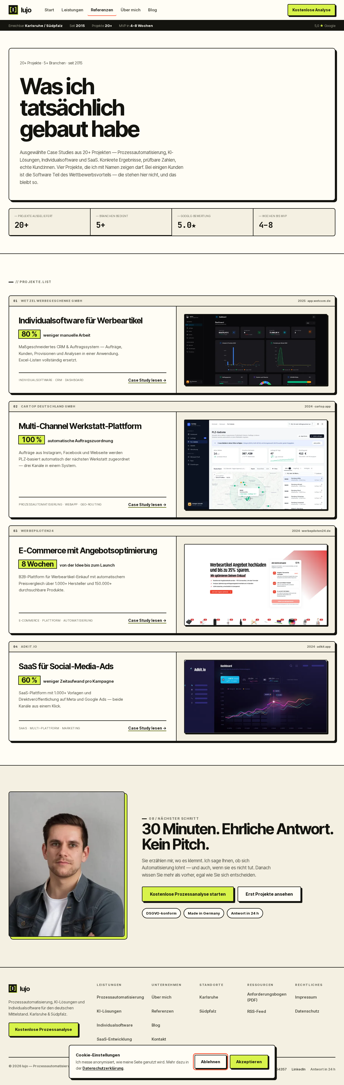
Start (49, 9)
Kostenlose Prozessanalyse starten (188, 894)
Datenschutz (307, 1011)
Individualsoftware (115, 1025)
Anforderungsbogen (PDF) (266, 997)
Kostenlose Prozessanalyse (43, 1029)
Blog (152, 9)
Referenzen (102, 9)
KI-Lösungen (109, 1011)
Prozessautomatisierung (120, 997)
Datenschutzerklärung (103, 1068)
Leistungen (72, 9)
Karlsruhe (208, 997)
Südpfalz (207, 1011)
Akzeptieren (249, 1061)
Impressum (306, 997)
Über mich (131, 9)
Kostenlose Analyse (311, 10)
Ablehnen (210, 1061)
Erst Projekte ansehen (269, 894)
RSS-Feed (256, 1011)
